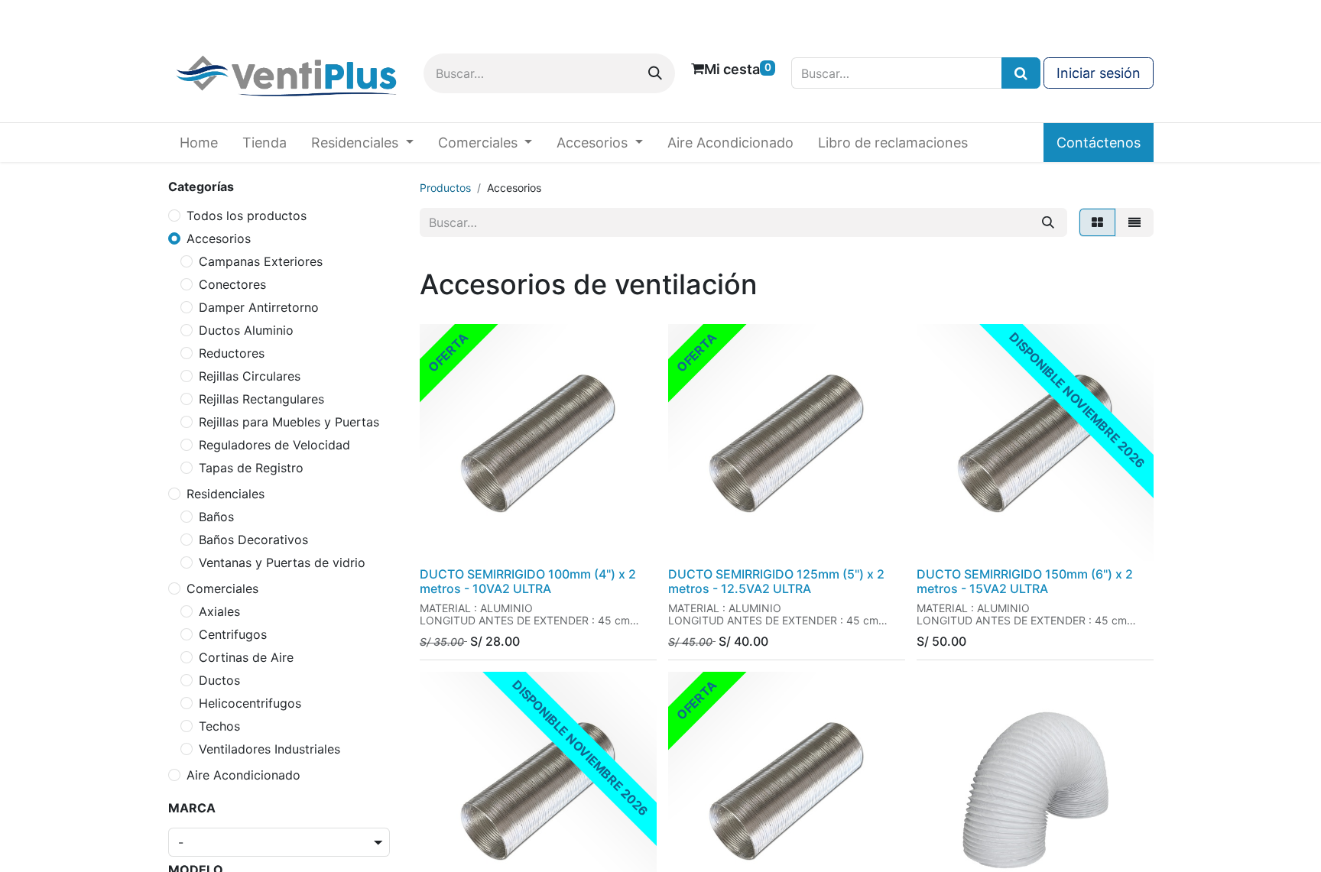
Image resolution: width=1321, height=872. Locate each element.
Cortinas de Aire (246, 657)
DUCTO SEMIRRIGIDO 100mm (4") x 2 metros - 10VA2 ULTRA (528, 581)
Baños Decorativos (253, 539)
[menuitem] (198, 142)
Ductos (219, 680)
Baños (216, 516)
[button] (444, 540)
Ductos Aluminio (246, 330)
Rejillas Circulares (249, 376)
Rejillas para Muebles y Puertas (289, 422)
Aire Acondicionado (243, 775)
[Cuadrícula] (1097, 222)
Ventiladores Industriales (269, 749)
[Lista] (1134, 222)
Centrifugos (233, 634)
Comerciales (222, 588)
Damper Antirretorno (259, 307)
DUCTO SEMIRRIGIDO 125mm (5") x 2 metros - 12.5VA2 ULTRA (776, 581)
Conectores (232, 284)
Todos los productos (247, 215)
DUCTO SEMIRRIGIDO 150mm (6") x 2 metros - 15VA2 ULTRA (1025, 581)
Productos (445, 187)
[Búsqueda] (1020, 73)
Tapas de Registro (251, 467)
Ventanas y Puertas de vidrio (282, 562)
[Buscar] (655, 73)
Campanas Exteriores (261, 261)
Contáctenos (1098, 143)
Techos (219, 726)
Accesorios (219, 238)
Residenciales (226, 493)
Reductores (232, 353)
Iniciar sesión (1098, 73)
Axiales (219, 611)
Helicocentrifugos (250, 703)
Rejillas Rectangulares (261, 399)
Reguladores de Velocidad (274, 444)
